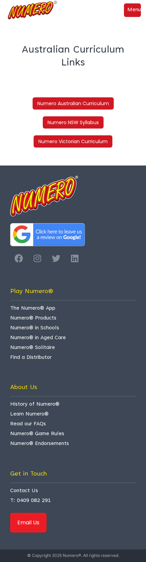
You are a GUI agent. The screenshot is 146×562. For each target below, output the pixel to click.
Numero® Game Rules (37, 434)
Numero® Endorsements (39, 443)
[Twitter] (56, 258)
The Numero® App (32, 308)
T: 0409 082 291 (30, 500)
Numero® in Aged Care (38, 338)
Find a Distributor (31, 357)
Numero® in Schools (34, 328)
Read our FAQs (28, 424)
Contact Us (24, 490)
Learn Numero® (29, 414)
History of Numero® (34, 404)
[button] (132, 10)
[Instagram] (37, 258)
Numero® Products (33, 318)
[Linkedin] (74, 258)
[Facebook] (18, 258)
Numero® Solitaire (32, 347)
